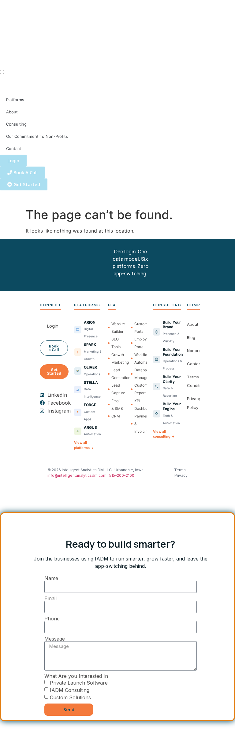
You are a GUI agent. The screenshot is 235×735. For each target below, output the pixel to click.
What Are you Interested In (76, 676)
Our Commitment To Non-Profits (37, 136)
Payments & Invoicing (140, 424)
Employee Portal (140, 343)
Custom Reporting (140, 389)
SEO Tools (116, 343)
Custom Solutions (70, 697)
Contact (13, 148)
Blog (191, 337)
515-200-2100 (121, 475)
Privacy (181, 475)
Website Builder (117, 328)
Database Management (140, 374)
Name (51, 578)
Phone (52, 618)
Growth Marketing (117, 358)
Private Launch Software (79, 682)
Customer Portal (140, 328)
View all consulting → (164, 434)
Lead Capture (117, 389)
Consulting (16, 124)
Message (54, 638)
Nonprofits (197, 350)
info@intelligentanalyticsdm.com (76, 475)
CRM (115, 416)
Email (50, 598)
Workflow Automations (140, 358)
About (12, 111)
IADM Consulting (69, 690)
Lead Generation (117, 374)
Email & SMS (117, 405)
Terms (180, 470)
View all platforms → (84, 445)
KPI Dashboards (140, 405)
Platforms (15, 99)
